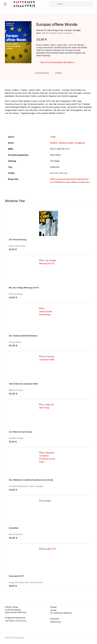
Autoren (8, 22)
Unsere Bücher (11, 15)
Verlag (7, 28)
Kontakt (7, 35)
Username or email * (48, 16)
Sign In (65, 51)
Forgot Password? (84, 42)
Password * (44, 29)
